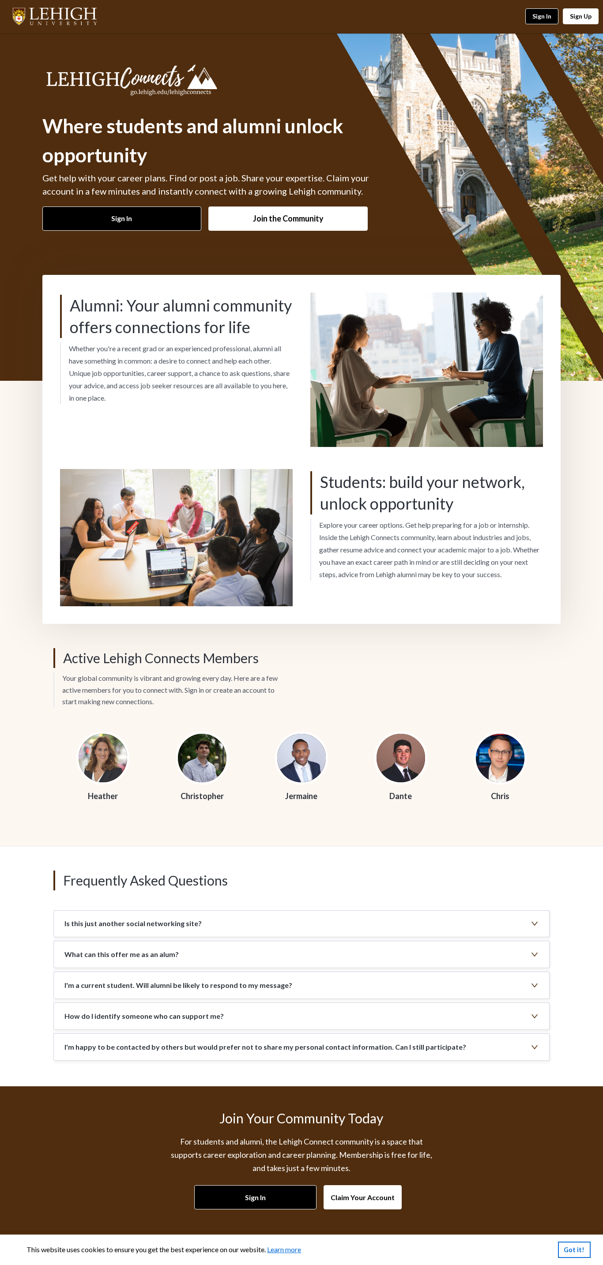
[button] (302, 924)
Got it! (574, 1250)
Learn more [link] (284, 1249)
